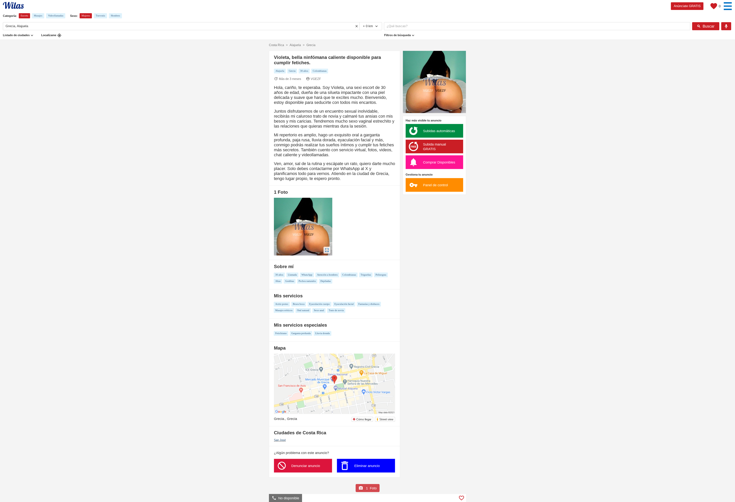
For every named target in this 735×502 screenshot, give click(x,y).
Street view (384, 419)
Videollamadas (55, 15)
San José (280, 440)
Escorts (24, 15)
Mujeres (86, 15)
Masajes (38, 15)
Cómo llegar (362, 419)
